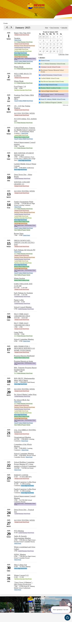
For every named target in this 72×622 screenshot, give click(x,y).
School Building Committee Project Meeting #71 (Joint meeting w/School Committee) (25, 464)
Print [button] (46, 27)
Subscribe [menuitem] (64, 27)
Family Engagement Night (23, 202)
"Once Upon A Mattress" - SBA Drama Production (23, 583)
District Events (45, 60)
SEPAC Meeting (20, 554)
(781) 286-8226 (38, 606)
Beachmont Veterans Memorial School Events (52, 71)
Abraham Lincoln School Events (50, 67)
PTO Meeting (19, 531)
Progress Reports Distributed (24, 356)
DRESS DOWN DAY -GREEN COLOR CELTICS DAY (24, 242)
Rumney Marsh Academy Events (50, 88)
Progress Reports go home (23, 361)
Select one (65, 105)
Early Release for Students (23, 293)
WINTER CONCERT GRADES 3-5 (22, 183)
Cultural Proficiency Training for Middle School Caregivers (24, 129)
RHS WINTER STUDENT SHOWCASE (24, 154)
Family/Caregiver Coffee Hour (25, 482)
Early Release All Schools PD (24, 250)
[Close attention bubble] (69, 605)
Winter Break (18, 67)
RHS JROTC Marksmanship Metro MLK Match (24, 379)
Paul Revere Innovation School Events (52, 81)
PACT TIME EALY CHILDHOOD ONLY (22, 315)
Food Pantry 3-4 (20, 86)
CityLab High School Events (49, 91)
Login (38, 608)
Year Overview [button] (54, 27)
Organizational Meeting (22, 437)
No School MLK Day (22, 400)
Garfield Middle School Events (50, 78)
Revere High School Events (49, 84)
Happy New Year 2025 (22, 33)
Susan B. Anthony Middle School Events (53, 99)
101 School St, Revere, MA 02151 (36, 603)
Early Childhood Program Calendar (51, 102)
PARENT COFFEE (21, 475)
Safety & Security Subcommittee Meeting (22, 537)
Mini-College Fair (20, 565)
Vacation (17, 38)
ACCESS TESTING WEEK (24, 113)
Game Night (18, 332)
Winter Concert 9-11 (21, 575)
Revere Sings (18, 233)
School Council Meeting (23, 307)
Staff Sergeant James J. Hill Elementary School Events (52, 95)
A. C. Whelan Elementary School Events (53, 64)
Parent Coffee (19, 300)
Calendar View (63, 54)
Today (40, 54)
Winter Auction (19, 278)
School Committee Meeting (24, 339)
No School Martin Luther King (25, 394)
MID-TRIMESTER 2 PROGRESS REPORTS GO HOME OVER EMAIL (24, 348)
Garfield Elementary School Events (51, 75)
